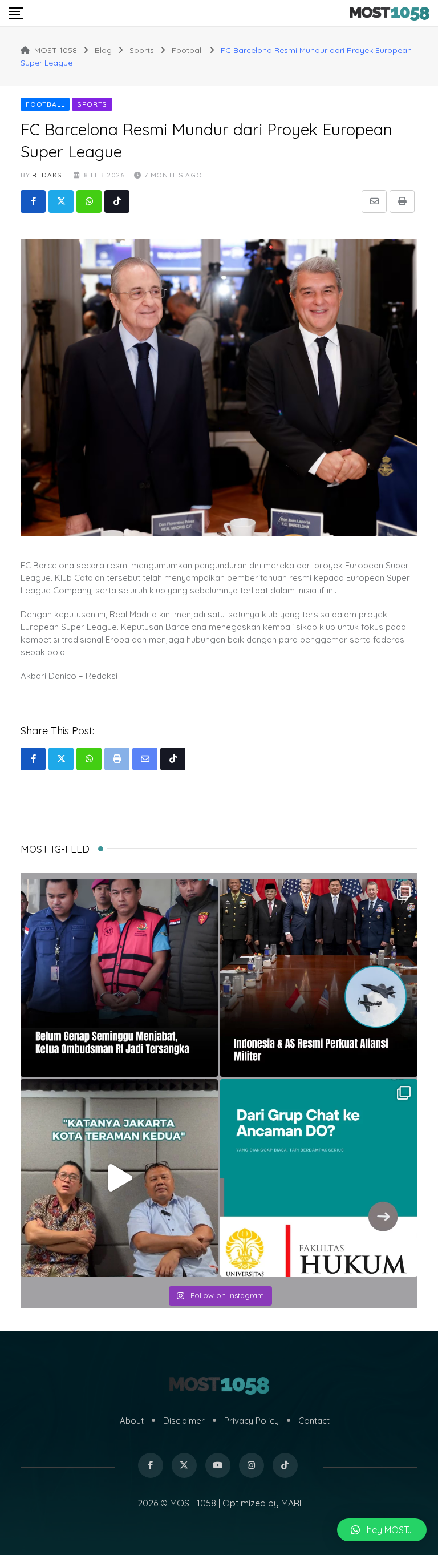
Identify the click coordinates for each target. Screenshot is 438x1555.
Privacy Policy (251, 1420)
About (132, 1420)
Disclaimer (184, 1420)
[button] (382, 1529)
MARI (291, 1503)
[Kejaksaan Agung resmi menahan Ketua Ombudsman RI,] (119, 978)
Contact (314, 1420)
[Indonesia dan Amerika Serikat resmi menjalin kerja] (318, 978)
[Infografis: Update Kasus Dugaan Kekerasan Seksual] (318, 1178)
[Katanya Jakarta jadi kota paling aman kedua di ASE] (119, 1178)
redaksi (48, 175)
